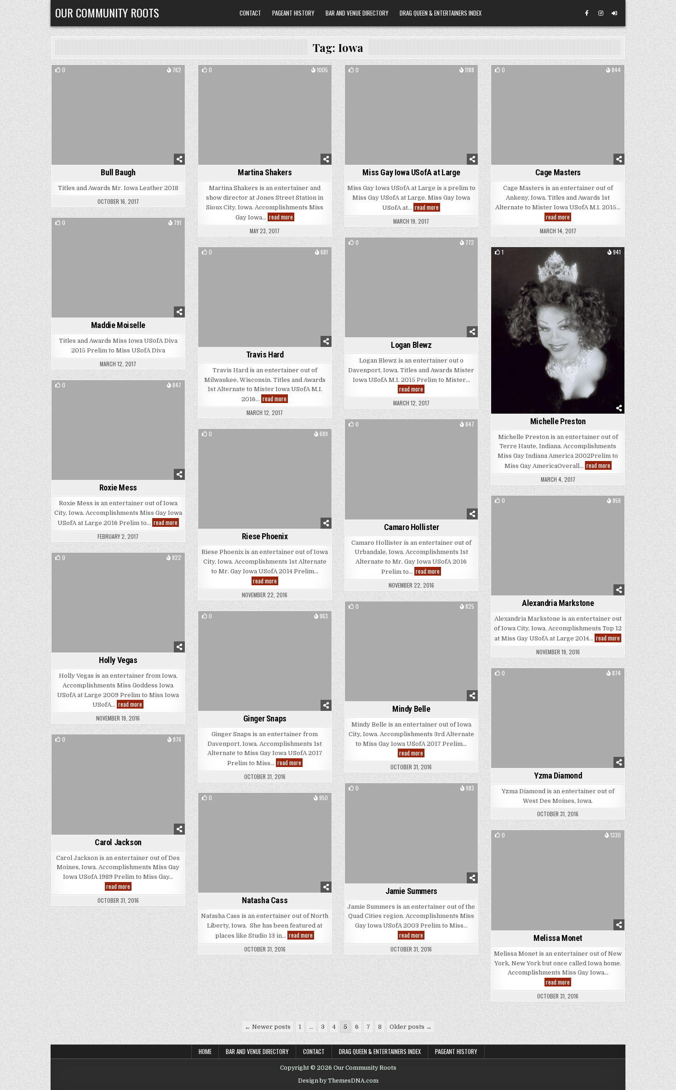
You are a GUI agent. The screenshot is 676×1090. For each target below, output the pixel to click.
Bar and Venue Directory (357, 12)
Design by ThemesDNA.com (338, 1081)
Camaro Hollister (411, 527)
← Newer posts (268, 1026)
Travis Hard (265, 354)
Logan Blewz (411, 345)
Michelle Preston (558, 421)
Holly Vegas (118, 660)
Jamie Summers (411, 891)
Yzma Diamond (558, 775)
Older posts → (411, 1026)
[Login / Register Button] (614, 13)
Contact (250, 12)
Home (205, 1051)
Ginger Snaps (264, 718)
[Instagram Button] (601, 13)
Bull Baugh (118, 172)
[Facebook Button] (587, 13)
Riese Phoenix (265, 536)
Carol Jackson (118, 842)
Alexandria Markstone (558, 603)
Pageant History (293, 12)
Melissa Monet (557, 938)
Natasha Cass (264, 900)
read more (281, 217)
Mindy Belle (411, 709)
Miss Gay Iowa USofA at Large (411, 172)
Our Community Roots (107, 12)
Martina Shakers (265, 172)
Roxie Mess (118, 487)
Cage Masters (558, 172)
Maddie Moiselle (118, 325)
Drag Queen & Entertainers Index (440, 12)
